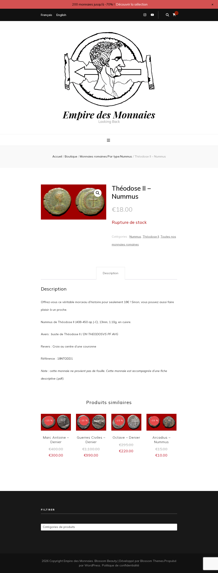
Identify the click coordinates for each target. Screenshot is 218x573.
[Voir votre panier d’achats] (174, 14)
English (61, 15)
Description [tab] (110, 273)
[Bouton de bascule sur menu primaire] (109, 140)
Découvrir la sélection (132, 4)
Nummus (135, 236)
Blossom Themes (152, 561)
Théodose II (151, 236)
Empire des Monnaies (109, 114)
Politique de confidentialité (120, 565)
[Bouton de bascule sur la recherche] (167, 15)
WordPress (92, 565)
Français (46, 15)
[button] (98, 193)
